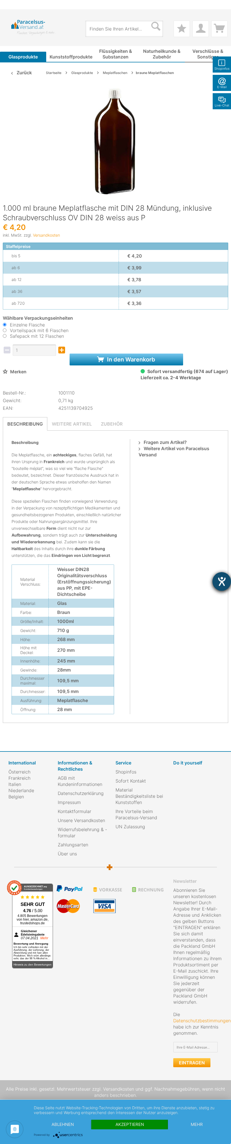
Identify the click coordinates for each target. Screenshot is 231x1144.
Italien (14, 784)
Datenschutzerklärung (81, 793)
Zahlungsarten (73, 844)
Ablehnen (63, 1124)
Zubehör (112, 424)
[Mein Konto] (200, 29)
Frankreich (19, 778)
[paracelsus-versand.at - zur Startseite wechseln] (33, 27)
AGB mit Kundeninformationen (80, 781)
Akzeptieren (129, 1124)
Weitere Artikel (72, 424)
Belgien (16, 796)
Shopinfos (125, 772)
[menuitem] (11, 4)
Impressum (69, 802)
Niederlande (21, 790)
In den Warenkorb (130, 359)
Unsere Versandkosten (81, 820)
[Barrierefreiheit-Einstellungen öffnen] (221, 581)
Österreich (19, 772)
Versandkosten (46, 235)
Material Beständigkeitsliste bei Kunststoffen (139, 796)
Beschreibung (25, 424)
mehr (197, 1124)
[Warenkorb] (219, 29)
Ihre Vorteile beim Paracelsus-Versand (136, 814)
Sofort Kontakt (130, 781)
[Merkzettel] (182, 29)
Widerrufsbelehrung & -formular (82, 832)
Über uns (67, 854)
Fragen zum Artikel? (165, 442)
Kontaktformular (74, 811)
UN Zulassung (130, 826)
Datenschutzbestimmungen (202, 1020)
